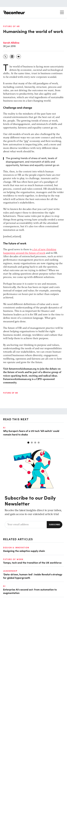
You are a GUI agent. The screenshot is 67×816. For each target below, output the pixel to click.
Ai (4, 427)
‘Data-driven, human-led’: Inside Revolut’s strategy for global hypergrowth (32, 576)
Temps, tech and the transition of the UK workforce (32, 562)
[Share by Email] (18, 56)
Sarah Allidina (11, 42)
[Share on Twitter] (5, 56)
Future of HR (11, 26)
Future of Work (13, 559)
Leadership (10, 571)
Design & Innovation (16, 547)
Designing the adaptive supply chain (24, 550)
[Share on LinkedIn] (12, 56)
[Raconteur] (14, 12)
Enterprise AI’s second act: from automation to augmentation (30, 591)
